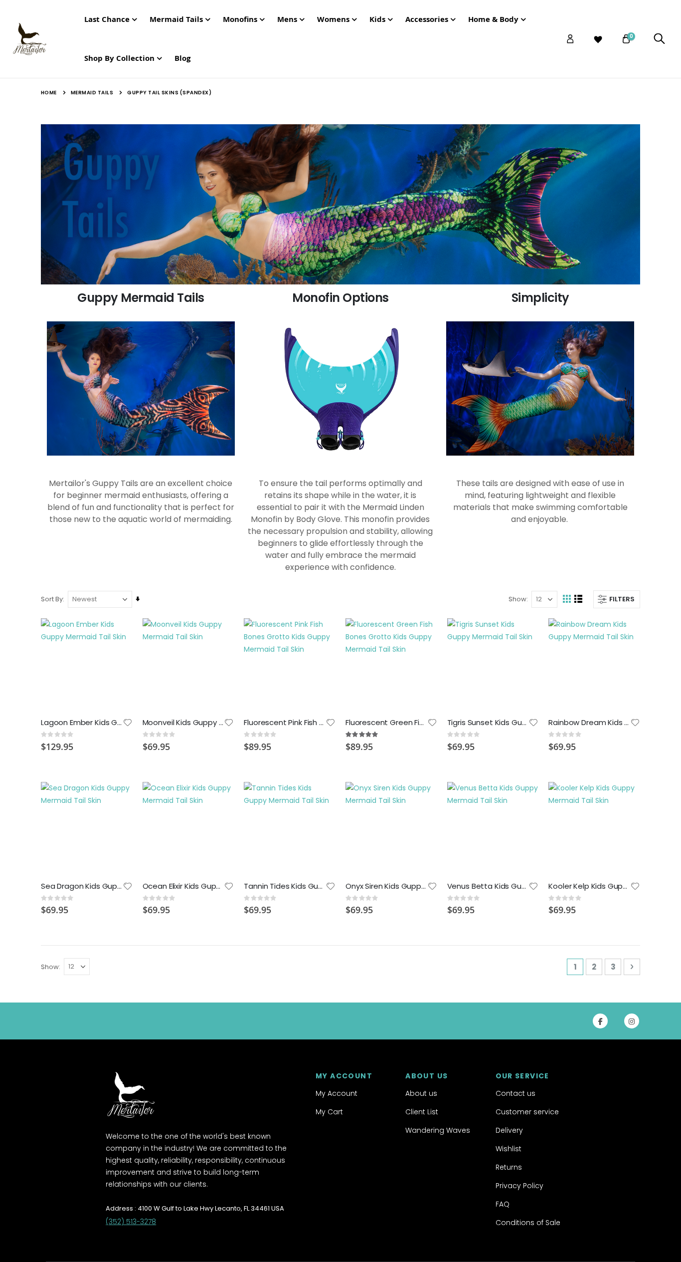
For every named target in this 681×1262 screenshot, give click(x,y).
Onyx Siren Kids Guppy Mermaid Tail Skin (386, 886)
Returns (509, 1167)
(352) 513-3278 (131, 1222)
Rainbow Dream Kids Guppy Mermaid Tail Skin (589, 723)
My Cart (329, 1112)
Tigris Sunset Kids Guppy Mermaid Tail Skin (488, 723)
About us (421, 1093)
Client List (421, 1112)
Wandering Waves (437, 1130)
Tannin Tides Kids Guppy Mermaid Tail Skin (285, 886)
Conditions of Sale (528, 1223)
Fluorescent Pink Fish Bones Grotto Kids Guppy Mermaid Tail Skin (285, 723)
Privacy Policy (519, 1186)
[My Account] (570, 39)
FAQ (503, 1204)
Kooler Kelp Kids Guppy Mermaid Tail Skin (589, 886)
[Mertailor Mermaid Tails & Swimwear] (39, 38)
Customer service (527, 1112)
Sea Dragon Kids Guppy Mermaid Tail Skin (82, 886)
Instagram (631, 1020)
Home (49, 92)
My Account (336, 1093)
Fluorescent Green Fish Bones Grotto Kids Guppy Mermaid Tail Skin (386, 723)
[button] (128, 723)
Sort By (52, 599)
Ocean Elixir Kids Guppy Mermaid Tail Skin (183, 886)
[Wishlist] (598, 39)
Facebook (600, 1020)
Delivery (509, 1130)
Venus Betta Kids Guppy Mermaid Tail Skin (488, 886)
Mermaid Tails (92, 92)
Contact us (515, 1093)
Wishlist (508, 1149)
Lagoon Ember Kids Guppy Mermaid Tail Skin (82, 723)
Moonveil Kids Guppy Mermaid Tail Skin (183, 723)
